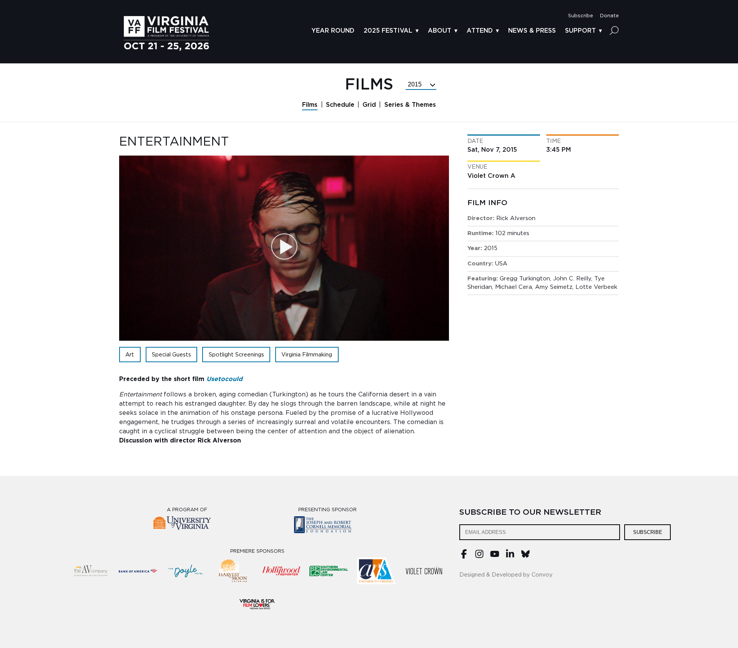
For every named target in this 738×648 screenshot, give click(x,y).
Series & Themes (410, 105)
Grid (369, 105)
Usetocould (224, 379)
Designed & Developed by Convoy (506, 575)
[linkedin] (510, 557)
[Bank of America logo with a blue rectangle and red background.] (138, 570)
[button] (580, 16)
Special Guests (171, 355)
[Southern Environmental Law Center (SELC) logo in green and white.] (328, 570)
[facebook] (464, 557)
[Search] (614, 30)
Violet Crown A (491, 176)
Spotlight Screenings (236, 355)
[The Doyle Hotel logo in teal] (185, 570)
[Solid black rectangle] (424, 570)
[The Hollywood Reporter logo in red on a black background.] (281, 570)
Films (309, 105)
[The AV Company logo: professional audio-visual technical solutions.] (90, 570)
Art (129, 355)
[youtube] (494, 557)
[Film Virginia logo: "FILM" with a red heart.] (257, 603)
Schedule (340, 105)
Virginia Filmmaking (306, 355)
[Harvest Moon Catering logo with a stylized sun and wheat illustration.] (233, 570)
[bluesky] (525, 557)
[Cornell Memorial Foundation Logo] (327, 526)
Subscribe (647, 532)
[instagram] (479, 557)
